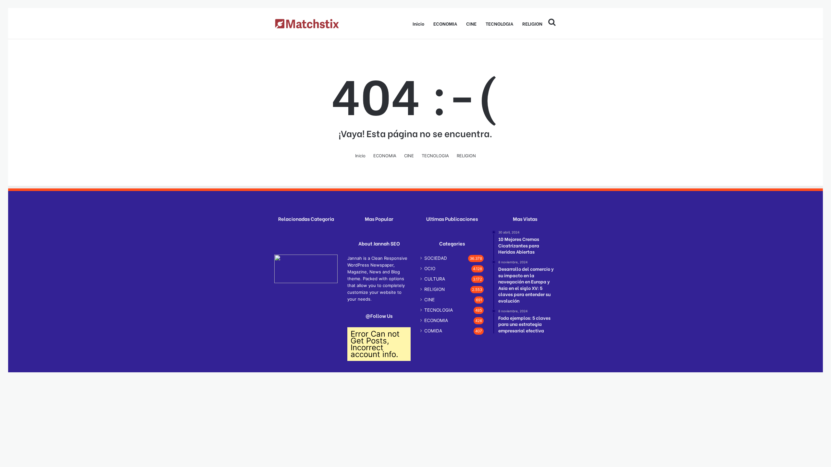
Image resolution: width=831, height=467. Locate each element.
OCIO (429, 268)
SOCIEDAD (435, 258)
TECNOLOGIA (499, 23)
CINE (471, 23)
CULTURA (434, 278)
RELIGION (532, 23)
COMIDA (433, 330)
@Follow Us (379, 315)
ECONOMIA (445, 23)
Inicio (418, 23)
